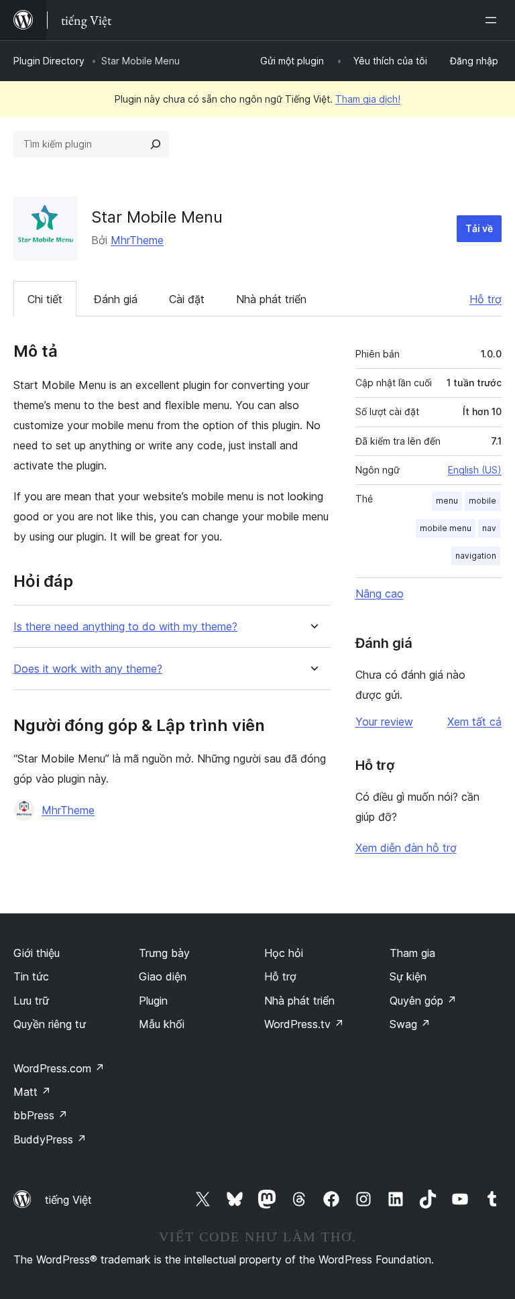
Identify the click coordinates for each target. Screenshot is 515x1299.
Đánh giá (115, 299)
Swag (410, 1024)
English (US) (475, 469)
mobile (482, 501)
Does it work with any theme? (87, 669)
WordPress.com (59, 1068)
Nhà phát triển (271, 299)
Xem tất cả (474, 721)
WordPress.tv (304, 1024)
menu (447, 501)
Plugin (153, 1000)
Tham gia (412, 953)
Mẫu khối (161, 1024)
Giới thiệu (36, 953)
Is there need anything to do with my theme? (125, 626)
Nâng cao (379, 593)
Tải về (479, 228)
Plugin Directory (48, 60)
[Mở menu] (493, 20)
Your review (384, 721)
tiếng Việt (68, 1199)
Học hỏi (283, 953)
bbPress (40, 1115)
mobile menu (445, 528)
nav (489, 528)
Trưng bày (164, 953)
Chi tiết (44, 299)
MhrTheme (137, 240)
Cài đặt (187, 299)
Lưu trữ (31, 1000)
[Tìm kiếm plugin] (155, 144)
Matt (32, 1091)
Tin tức (31, 976)
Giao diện (162, 976)
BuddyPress (50, 1139)
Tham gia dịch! (367, 99)
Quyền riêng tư (49, 1024)
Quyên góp (423, 1000)
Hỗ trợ (485, 299)
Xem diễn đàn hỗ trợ (406, 847)
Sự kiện (408, 976)
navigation (475, 556)
